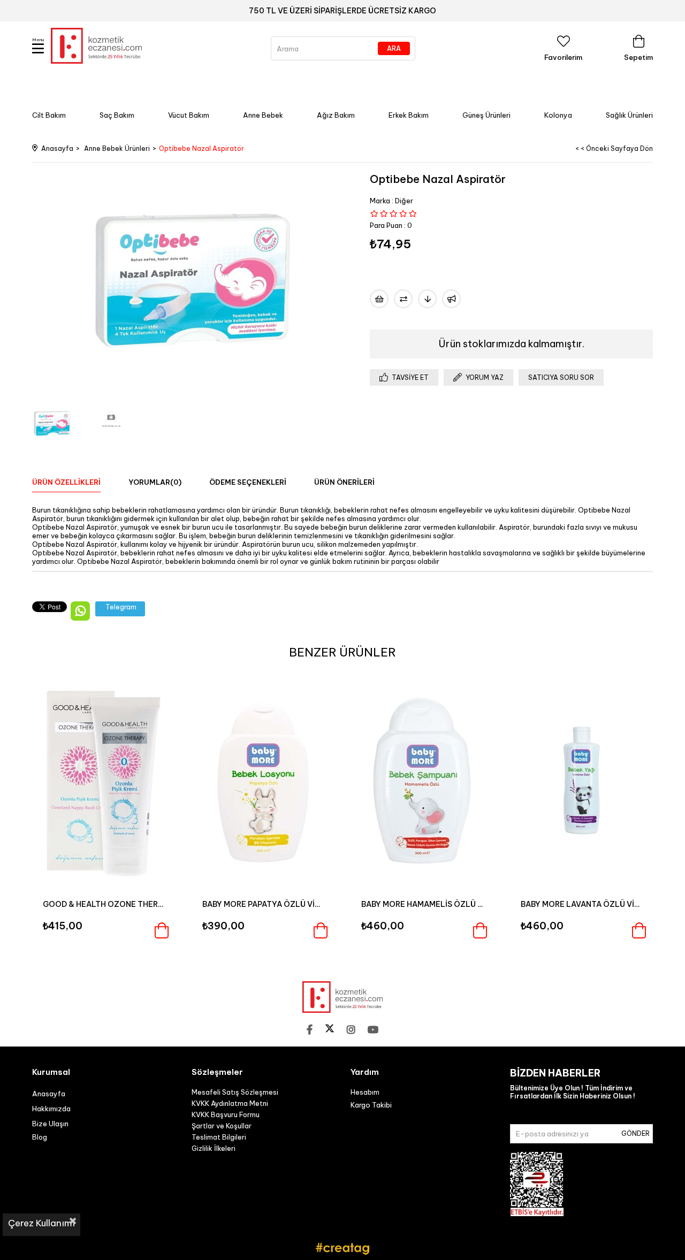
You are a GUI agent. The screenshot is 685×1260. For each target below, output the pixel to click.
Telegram (120, 606)
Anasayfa (48, 1093)
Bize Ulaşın (50, 1123)
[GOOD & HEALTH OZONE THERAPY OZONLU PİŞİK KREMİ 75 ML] (104, 780)
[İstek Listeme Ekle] (379, 298)
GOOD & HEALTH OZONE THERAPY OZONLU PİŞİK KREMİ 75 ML (104, 904)
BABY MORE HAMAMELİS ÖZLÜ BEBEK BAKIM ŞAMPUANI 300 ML (422, 904)
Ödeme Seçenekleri (247, 482)
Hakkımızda (51, 1108)
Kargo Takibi (371, 1105)
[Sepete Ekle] (162, 930)
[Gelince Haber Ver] (451, 298)
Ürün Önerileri (344, 482)
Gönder (635, 1133)
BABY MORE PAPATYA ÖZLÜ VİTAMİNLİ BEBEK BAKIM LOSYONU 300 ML (263, 904)
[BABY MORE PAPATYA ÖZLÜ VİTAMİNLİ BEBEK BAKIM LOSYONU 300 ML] (263, 780)
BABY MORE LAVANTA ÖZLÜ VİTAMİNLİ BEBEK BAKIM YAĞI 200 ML (582, 904)
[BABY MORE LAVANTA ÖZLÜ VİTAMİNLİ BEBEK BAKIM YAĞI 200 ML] (581, 780)
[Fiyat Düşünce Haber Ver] (427, 298)
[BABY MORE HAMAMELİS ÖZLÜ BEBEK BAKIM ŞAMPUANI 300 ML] (422, 780)
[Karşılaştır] (403, 298)
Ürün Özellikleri (66, 482)
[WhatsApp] (80, 611)
